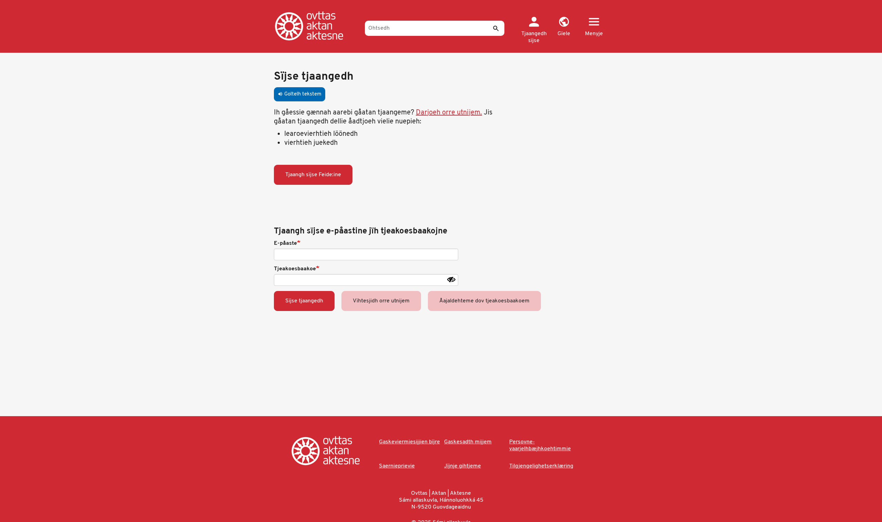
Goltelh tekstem (299, 94)
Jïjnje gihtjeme (462, 466)
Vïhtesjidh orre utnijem (381, 301)
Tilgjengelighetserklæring (541, 466)
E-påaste (285, 243)
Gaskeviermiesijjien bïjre (409, 442)
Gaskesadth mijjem (468, 442)
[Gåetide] (316, 26)
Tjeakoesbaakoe (295, 268)
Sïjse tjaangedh (304, 301)
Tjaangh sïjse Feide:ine (313, 174)
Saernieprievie (397, 466)
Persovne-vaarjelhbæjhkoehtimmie (540, 445)
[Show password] (451, 279)
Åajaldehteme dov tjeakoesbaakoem (484, 301)
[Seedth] (496, 28)
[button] (564, 27)
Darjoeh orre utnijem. (449, 112)
